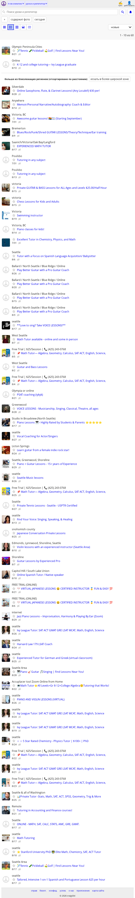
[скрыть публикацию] (20, 54)
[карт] (29, 27)
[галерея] (23, 27)
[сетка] (17, 27)
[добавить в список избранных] (14, 50)
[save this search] (130, 12)
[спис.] (4, 27)
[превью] (11, 27)
